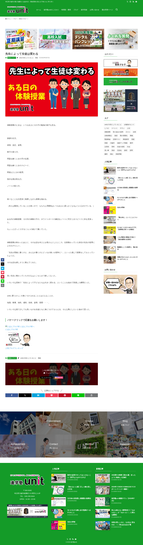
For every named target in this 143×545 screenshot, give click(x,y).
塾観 (36, 57)
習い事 (107, 150)
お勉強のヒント (129, 124)
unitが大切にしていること (26, 57)
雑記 (111, 154)
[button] (11, 395)
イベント (114, 128)
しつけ (107, 128)
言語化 (119, 150)
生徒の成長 (120, 147)
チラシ (122, 128)
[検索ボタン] (116, 10)
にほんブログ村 (11, 329)
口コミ (128, 132)
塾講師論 (107, 139)
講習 (125, 150)
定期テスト (116, 139)
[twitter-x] (127, 1)
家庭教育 (126, 139)
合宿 (134, 132)
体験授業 (107, 132)
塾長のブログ (11, 57)
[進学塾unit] (17, 10)
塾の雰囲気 (123, 135)
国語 (116, 135)
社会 (128, 147)
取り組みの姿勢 (118, 132)
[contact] (136, 1)
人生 (128, 128)
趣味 (106, 154)
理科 (113, 147)
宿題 (132, 139)
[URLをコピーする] (91, 395)
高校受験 (119, 154)
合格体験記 (108, 135)
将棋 (106, 143)
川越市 (112, 143)
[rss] (133, 1)
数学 (131, 143)
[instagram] (130, 1)
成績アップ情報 (122, 143)
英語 (113, 150)
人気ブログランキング (14, 348)
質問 (131, 150)
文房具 (107, 147)
